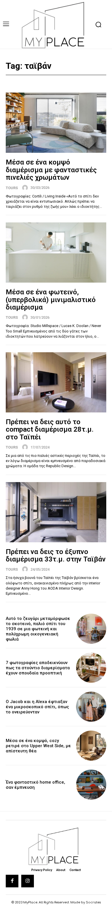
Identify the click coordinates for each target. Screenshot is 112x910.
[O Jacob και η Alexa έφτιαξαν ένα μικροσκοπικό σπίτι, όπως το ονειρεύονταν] (91, 707)
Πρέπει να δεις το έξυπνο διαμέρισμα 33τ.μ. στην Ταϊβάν (56, 555)
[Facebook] (12, 881)
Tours (12, 188)
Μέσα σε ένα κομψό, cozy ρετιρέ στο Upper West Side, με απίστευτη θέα (38, 746)
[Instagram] (27, 881)
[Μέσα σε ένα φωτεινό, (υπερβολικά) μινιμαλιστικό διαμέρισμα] (56, 252)
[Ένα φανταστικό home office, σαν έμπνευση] (91, 785)
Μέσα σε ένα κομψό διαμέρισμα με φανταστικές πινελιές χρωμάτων (51, 169)
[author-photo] (26, 188)
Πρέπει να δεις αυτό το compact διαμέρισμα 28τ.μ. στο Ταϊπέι (50, 429)
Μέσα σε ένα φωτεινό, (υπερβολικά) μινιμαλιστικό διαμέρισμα (51, 299)
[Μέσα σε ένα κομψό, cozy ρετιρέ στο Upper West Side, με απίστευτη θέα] (91, 746)
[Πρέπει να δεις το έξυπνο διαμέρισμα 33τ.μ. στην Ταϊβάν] (56, 512)
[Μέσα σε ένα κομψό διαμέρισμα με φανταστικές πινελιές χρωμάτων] (56, 123)
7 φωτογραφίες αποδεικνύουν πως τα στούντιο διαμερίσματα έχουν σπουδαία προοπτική (38, 668)
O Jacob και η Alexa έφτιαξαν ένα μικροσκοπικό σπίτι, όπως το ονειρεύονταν (37, 707)
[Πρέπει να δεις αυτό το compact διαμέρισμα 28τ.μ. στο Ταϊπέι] (56, 382)
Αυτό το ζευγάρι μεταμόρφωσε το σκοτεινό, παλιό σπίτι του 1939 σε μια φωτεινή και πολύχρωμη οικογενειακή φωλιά (38, 629)
